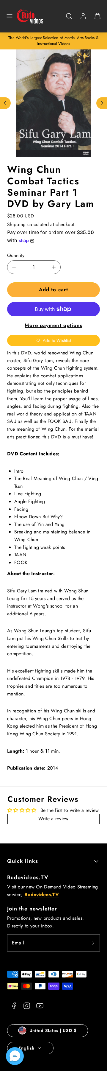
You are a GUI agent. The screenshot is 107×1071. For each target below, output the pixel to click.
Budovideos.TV (27, 877)
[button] (9, 16)
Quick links (22, 861)
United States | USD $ (53, 1030)
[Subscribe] (93, 943)
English (26, 1048)
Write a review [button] (53, 818)
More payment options (53, 325)
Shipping (16, 224)
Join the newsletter (32, 909)
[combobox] (69, 19)
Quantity (16, 255)
